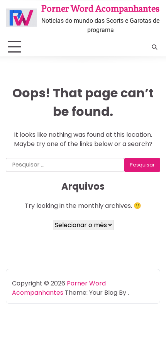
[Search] (154, 47)
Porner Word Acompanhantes (100, 8)
